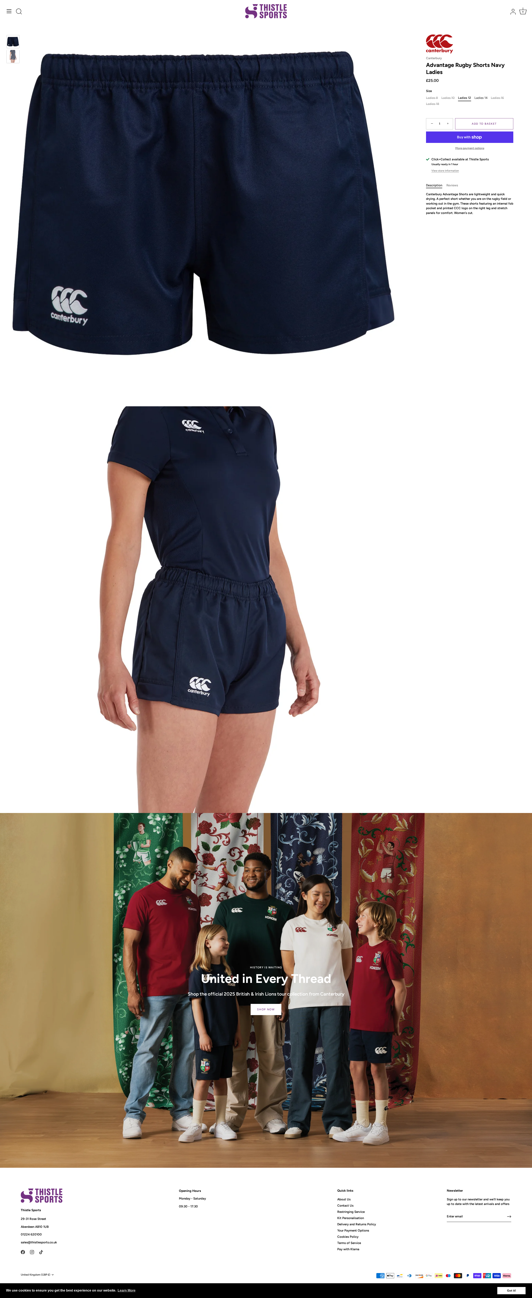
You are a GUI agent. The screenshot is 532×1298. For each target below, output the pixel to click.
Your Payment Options (353, 1230)
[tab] (436, 185)
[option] (13, 42)
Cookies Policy (347, 1237)
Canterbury (434, 58)
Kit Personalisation (350, 1218)
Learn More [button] (126, 1290)
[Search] (18, 11)
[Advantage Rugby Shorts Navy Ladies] (13, 41)
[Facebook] (23, 1252)
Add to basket (484, 123)
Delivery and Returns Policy (356, 1224)
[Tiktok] (41, 1252)
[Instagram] (32, 1252)
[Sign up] (509, 1216)
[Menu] (9, 11)
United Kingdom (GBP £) (35, 1274)
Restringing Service (351, 1212)
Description (434, 185)
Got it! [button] (511, 1290)
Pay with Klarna (348, 1249)
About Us (344, 1199)
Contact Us (345, 1205)
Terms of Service (349, 1243)
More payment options (469, 148)
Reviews (452, 185)
